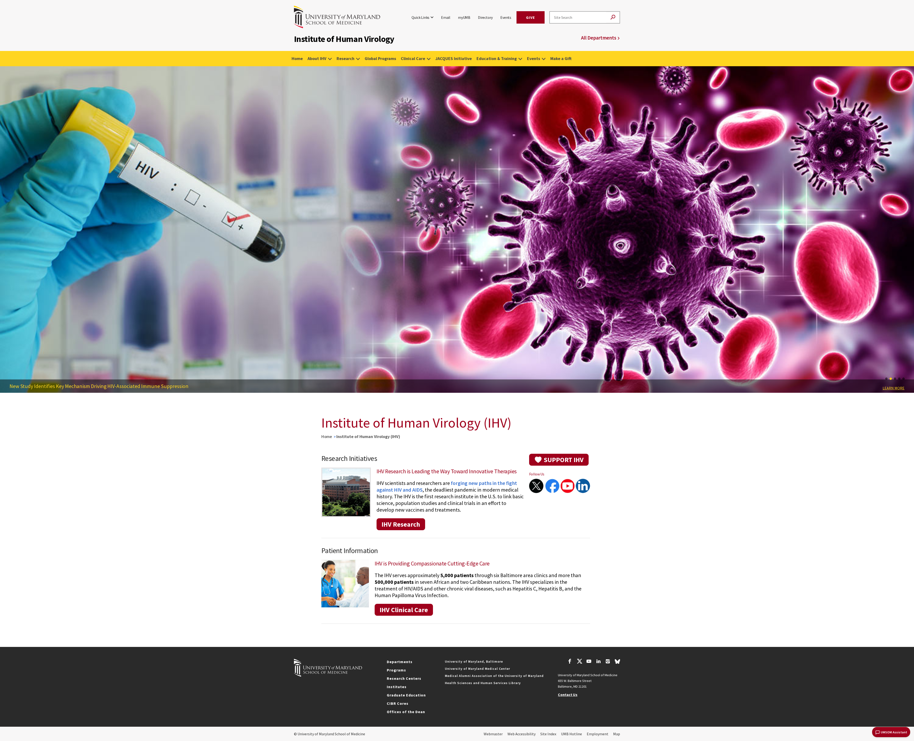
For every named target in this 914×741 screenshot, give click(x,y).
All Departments (598, 38)
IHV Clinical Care (404, 609)
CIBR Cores (397, 703)
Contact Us (567, 694)
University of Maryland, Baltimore (474, 661)
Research (345, 58)
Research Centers (404, 678)
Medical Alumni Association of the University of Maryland (494, 676)
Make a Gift (560, 58)
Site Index (548, 733)
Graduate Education (406, 695)
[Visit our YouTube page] (588, 662)
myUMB (464, 17)
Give (530, 17)
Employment (597, 733)
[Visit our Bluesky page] (617, 662)
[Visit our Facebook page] (569, 662)
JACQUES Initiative (453, 58)
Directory (485, 17)
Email (445, 17)
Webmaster (493, 733)
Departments (399, 661)
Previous (7, 233)
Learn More (893, 388)
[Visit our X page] (579, 662)
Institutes (397, 686)
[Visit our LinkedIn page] (598, 662)
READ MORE (894, 396)
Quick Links (420, 17)
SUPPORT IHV (564, 459)
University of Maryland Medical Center (477, 668)
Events (505, 17)
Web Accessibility (521, 733)
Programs (396, 670)
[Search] (613, 17)
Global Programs (380, 58)
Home (297, 58)
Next (907, 233)
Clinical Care (413, 58)
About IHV (317, 58)
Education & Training (497, 58)
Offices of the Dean (406, 711)
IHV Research (401, 524)
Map (616, 733)
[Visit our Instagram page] (608, 662)
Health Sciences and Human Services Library (483, 683)
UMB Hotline (571, 733)
